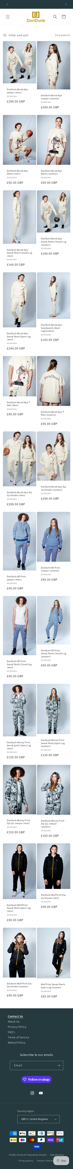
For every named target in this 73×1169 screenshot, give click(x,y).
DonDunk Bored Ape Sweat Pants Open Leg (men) (19, 336)
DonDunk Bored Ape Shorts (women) (51, 172)
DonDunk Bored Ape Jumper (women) (51, 97)
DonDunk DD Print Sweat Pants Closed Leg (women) (53, 653)
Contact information (47, 1160)
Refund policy (57, 1154)
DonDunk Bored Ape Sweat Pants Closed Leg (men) (19, 252)
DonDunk (21, 1154)
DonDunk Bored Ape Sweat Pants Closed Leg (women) (53, 241)
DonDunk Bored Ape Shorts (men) (17, 172)
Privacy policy (26, 1160)
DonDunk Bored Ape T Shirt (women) (52, 413)
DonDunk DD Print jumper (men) (16, 578)
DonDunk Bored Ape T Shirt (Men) (18, 404)
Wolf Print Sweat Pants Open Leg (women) (53, 986)
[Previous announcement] (7, 4)
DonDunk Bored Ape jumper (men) (17, 91)
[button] (8, 16)
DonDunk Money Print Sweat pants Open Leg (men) (19, 745)
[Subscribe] (59, 1065)
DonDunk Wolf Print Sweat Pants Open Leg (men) (19, 908)
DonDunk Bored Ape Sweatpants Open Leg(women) (51, 327)
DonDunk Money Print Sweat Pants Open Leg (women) (53, 743)
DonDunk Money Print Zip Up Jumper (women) (52, 823)
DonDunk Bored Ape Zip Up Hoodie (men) (19, 494)
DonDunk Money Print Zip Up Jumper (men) (18, 822)
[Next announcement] (66, 4)
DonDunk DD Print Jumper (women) (50, 569)
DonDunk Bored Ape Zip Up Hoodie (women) (53, 488)
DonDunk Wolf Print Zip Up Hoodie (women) (19, 985)
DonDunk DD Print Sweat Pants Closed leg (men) (19, 664)
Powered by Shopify (37, 1154)
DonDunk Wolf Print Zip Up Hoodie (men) (53, 896)
